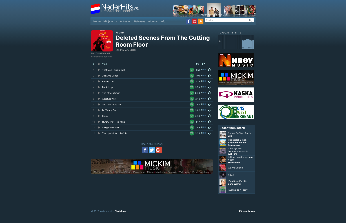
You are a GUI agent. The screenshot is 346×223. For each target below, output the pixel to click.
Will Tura (232, 153)
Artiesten (125, 21)
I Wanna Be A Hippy (238, 189)
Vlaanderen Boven (237, 139)
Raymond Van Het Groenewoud (237, 144)
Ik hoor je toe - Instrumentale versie (238, 149)
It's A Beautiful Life (237, 181)
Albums (153, 21)
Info (163, 21)
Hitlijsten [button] (109, 21)
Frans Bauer (234, 162)
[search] (250, 20)
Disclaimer (120, 211)
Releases (139, 21)
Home (97, 21)
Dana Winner (234, 184)
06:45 (231, 175)
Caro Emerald (103, 53)
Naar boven (249, 211)
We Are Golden (235, 167)
